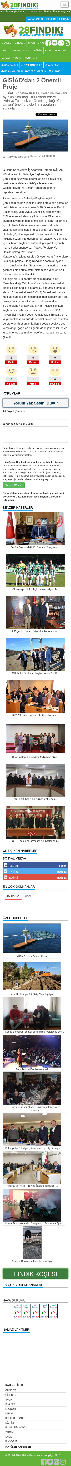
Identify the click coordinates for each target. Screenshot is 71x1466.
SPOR (31, 42)
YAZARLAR (53, 65)
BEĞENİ (13, 865)
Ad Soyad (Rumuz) (14, 411)
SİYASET (43, 42)
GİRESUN (20, 42)
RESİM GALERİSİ (13, 71)
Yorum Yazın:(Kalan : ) (18, 423)
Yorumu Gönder (13, 485)
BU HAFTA (13, 895)
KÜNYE (55, 71)
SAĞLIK (17, 58)
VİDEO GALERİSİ (37, 71)
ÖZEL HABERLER (32, 65)
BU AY (27, 895)
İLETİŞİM (64, 19)
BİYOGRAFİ (30, 58)
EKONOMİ (11, 1408)
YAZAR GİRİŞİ (35, 19)
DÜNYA (5, 50)
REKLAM (51, 19)
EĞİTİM (38, 50)
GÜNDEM (7, 42)
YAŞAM (6, 58)
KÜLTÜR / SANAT (22, 50)
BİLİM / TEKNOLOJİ (55, 50)
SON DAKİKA (11, 65)
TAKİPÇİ (14, 871)
